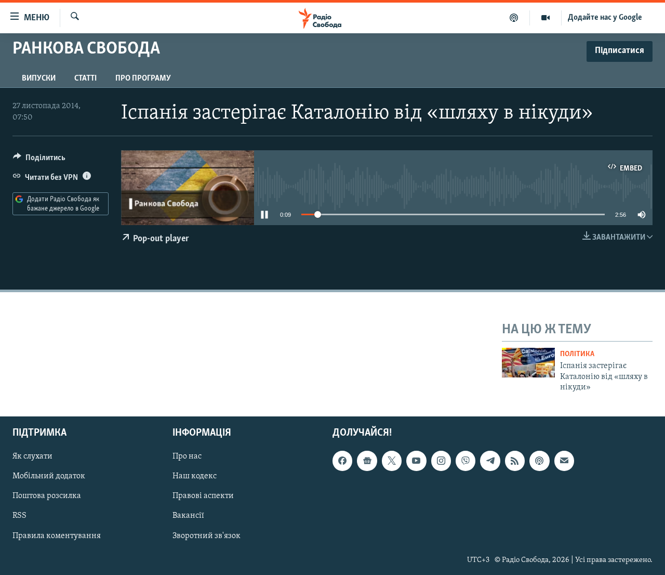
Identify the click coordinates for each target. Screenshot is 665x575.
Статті (85, 78)
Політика (577, 354)
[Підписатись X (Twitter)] (392, 461)
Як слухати (32, 457)
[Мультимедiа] (546, 17)
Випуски (39, 78)
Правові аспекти (203, 496)
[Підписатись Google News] (367, 461)
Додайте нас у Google (605, 18)
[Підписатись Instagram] (441, 461)
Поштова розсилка (46, 496)
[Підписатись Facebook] (342, 461)
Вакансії (188, 516)
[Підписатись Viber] (465, 461)
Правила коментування (56, 536)
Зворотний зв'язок (206, 536)
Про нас (187, 457)
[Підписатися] (564, 461)
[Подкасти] (514, 17)
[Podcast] (539, 461)
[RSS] (515, 461)
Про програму (143, 78)
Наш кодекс (194, 477)
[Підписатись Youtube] (416, 461)
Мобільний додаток (48, 477)
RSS (19, 516)
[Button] (39, 160)
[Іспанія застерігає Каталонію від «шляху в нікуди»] (528, 362)
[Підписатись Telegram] (490, 461)
